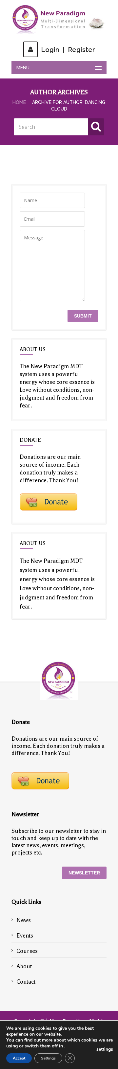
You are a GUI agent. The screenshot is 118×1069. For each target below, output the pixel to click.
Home (19, 102)
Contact (25, 981)
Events (24, 935)
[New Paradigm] (59, 19)
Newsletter (84, 872)
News (23, 920)
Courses (27, 951)
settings (104, 1049)
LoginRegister (68, 50)
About (24, 966)
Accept (19, 1058)
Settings (48, 1058)
